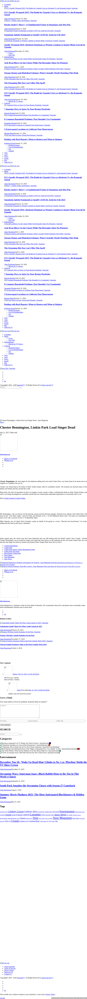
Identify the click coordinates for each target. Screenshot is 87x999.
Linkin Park (8, 548)
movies (48, 815)
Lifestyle (7, 103)
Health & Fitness (14, 348)
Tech (6, 153)
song (18, 818)
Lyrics (10, 338)
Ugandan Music (34, 821)
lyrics (43, 815)
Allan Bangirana (5, 454)
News (6, 157)
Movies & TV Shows (15, 344)
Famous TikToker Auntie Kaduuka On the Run (17, 635)
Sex (9, 352)
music (57, 814)
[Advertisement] (43, 404)
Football (2, 815)
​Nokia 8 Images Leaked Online (14, 498)
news (63, 814)
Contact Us (8, 974)
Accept (2, 998)
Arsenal (2, 812)
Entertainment (9, 57)
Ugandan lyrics (23, 821)
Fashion (11, 353)
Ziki (56, 821)
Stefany (15, 674)
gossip (8, 814)
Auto (6, 155)
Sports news (29, 818)
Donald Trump (48, 812)
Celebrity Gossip (16, 811)
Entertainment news (80, 811)
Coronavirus (41, 812)
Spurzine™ (21, 385)
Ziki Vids (11, 340)
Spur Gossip (42, 818)
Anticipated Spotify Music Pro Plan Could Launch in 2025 (21, 626)
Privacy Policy (9, 970)
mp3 (52, 815)
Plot (5, 160)
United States (43, 821)
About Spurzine (9, 967)
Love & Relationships (15, 350)
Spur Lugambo (49, 818)
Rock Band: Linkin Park (12, 553)
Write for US (8, 972)
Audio (5, 811)
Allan (19, 690)
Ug (10, 821)
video (53, 821)
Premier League (77, 815)
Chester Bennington (11, 546)
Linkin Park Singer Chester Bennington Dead (19, 549)
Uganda (15, 821)
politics (71, 815)
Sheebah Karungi (12, 818)
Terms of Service (10, 968)
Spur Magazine (9, 557)
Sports (6, 158)
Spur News (8, 559)
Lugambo (7, 4)
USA (50, 821)
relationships (3, 818)
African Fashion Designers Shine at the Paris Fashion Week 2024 (23, 644)
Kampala (19, 815)
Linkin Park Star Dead (11, 551)
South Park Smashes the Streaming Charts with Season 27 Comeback (37, 785)
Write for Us (8, 162)
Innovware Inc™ (47, 385)
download (56, 812)
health (14, 815)
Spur (35, 817)
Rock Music (8, 555)
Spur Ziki (82, 818)
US (47, 821)
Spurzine (2, 821)
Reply (37, 674)
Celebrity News (31, 811)
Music (6, 6)
